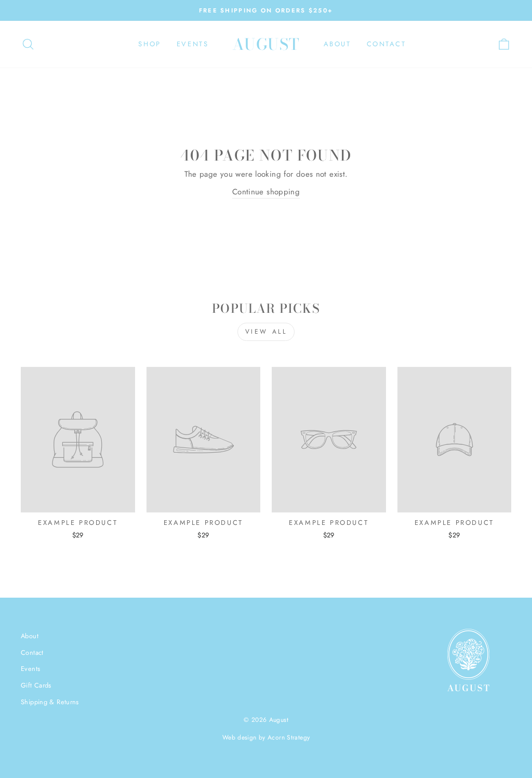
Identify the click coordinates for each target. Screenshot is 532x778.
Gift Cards (36, 685)
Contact (386, 44)
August (266, 44)
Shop (149, 44)
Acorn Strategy (289, 737)
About (337, 44)
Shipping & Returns (50, 702)
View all (266, 331)
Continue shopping (266, 191)
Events (193, 44)
